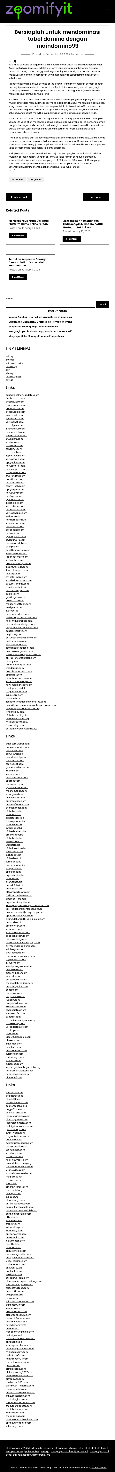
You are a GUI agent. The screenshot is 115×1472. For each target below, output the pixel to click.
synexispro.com (14, 695)
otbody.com (12, 1217)
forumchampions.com (18, 1116)
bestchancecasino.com (19, 671)
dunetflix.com (13, 1016)
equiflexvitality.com (16, 631)
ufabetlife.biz (13, 844)
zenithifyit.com (14, 449)
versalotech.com (15, 523)
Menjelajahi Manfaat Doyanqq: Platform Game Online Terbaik (29, 222)
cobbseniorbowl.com (17, 935)
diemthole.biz (13, 1244)
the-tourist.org (14, 1190)
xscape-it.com (14, 929)
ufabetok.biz (12, 878)
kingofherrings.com (16, 1261)
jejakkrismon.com (15, 1240)
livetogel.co (12, 610)
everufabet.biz (14, 882)
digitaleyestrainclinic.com (20, 1385)
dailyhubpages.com (16, 641)
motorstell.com (14, 1156)
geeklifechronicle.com (18, 550)
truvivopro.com (14, 438)
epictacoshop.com (16, 1311)
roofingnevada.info (16, 688)
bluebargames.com (16, 1119)
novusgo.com (13, 573)
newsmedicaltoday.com (19, 684)
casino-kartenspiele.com (20, 1207)
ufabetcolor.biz (14, 838)
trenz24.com (13, 1224)
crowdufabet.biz (15, 885)
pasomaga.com (14, 1064)
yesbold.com (13, 774)
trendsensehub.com (17, 587)
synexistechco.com (16, 435)
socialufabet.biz (14, 851)
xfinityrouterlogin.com (18, 1395)
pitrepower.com (15, 1379)
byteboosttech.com (17, 787)
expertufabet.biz (15, 817)
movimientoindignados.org (20, 1020)
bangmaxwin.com (15, 1304)
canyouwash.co (14, 753)
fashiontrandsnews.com (19, 895)
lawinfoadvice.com (16, 1006)
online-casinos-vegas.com (20, 1392)
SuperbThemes (99, 1467)
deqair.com (12, 989)
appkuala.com (14, 1271)
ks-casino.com (14, 976)
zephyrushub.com (16, 405)
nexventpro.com (15, 482)
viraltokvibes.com (15, 1170)
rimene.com (12, 1328)
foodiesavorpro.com (17, 556)
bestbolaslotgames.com (19, 651)
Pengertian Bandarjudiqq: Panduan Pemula (33, 326)
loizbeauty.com (14, 1230)
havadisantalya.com (17, 757)
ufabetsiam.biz (14, 824)
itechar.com (12, 770)
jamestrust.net (14, 1220)
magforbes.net (14, 1176)
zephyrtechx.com (15, 486)
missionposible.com (16, 1389)
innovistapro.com (15, 506)
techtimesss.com (15, 1149)
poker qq (11, 1454)
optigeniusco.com (15, 462)
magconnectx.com (16, 691)
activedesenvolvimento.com (21, 637)
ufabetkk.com (13, 1247)
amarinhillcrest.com (17, 1186)
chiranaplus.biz (14, 1341)
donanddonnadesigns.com (20, 624)
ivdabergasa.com (15, 949)
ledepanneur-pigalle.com (20, 1331)
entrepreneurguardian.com (21, 658)
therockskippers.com (17, 1362)
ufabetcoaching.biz (16, 715)
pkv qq (9, 380)
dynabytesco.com (16, 536)
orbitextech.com (15, 600)
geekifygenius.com (16, 597)
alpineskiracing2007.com (19, 1372)
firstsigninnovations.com (19, 1126)
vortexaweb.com (15, 459)
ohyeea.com (12, 1040)
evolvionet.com (14, 415)
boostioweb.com (15, 401)
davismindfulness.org (17, 718)
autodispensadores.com (19, 678)
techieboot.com (15, 764)
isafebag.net (12, 1197)
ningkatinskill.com (15, 996)
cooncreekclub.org (16, 1106)
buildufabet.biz (14, 888)
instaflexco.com (14, 502)
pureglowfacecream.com (20, 1257)
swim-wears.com (15, 1133)
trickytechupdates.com (19, 1406)
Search (9, 298)
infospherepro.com (16, 553)
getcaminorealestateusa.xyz (21, 728)
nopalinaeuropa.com (17, 1074)
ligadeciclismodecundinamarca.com (26, 701)
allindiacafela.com (16, 1368)
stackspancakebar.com (19, 1345)
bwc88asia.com (14, 969)
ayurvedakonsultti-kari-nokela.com (25, 919)
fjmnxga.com (13, 1298)
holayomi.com (13, 698)
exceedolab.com (15, 529)
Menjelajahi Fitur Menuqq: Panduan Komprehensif (37, 336)
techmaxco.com (15, 526)
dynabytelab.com (15, 411)
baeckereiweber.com (18, 743)
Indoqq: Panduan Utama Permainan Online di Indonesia (40, 317)
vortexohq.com (14, 560)
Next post (96, 197)
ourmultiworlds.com (17, 1102)
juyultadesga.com (15, 952)
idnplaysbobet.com (16, 644)
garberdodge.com (16, 1129)
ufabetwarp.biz (14, 811)
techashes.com (14, 750)
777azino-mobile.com (18, 932)
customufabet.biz (15, 865)
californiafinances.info (18, 1318)
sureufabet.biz (13, 861)
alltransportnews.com (18, 892)
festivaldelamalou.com (18, 1122)
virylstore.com (14, 1153)
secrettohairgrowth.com (19, 1284)
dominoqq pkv (13, 376)
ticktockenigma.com (17, 590)
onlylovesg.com (14, 634)
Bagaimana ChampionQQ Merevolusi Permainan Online (40, 321)
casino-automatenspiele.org (21, 1210)
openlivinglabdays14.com (19, 915)
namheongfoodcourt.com (20, 1348)
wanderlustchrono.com (19, 580)
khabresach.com (15, 1412)
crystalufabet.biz (15, 875)
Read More (18, 235)
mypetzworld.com (16, 959)
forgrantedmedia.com (18, 1136)
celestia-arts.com (16, 1112)
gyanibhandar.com (16, 807)
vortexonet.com (15, 422)
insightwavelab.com (17, 567)
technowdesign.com (17, 939)
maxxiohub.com (14, 452)
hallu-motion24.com (17, 1358)
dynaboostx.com (15, 499)
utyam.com (12, 1033)
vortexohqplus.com (16, 513)
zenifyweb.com (14, 607)
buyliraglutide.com (16, 801)
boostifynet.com (15, 479)
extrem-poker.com (16, 973)
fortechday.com (15, 725)
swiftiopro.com (14, 516)
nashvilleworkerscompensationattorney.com (31, 705)
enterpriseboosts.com (18, 1203)
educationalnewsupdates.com (22, 395)
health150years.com (17, 1159)
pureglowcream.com (17, 1277)
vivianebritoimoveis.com (19, 1173)
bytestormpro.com (16, 577)
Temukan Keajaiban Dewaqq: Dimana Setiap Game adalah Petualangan (28, 262)
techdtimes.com (15, 760)
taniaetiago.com (15, 1057)
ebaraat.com (13, 780)
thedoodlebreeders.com (19, 983)
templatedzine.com (16, 1003)
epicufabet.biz (13, 871)
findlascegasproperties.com (21, 617)
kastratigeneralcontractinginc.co (24, 909)
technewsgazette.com (18, 1254)
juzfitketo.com (13, 1060)
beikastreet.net (14, 1095)
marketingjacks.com (17, 1399)
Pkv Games (17, 179)
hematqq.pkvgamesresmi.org (34, 1454)
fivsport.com (13, 1000)
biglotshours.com (15, 797)
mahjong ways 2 (60, 1451)
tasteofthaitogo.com (17, 1288)
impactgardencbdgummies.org (23, 1067)
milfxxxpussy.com (15, 1023)
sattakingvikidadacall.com (20, 647)
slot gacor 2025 (20, 1448)
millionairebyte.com (17, 722)
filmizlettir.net (13, 1099)
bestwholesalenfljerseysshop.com (24, 912)
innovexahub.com (15, 428)
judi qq (9, 356)
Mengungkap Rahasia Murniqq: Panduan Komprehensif (40, 331)
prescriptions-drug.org (18, 1163)
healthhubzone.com (17, 777)
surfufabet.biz (13, 855)
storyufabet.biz (14, 868)
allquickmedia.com (16, 1250)
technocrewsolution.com (19, 1166)
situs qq (10, 359)
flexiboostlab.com (16, 509)
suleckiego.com (14, 1426)
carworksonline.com (17, 1146)
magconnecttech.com (18, 604)
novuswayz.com (14, 492)
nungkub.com (13, 1047)
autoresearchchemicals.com (22, 1419)
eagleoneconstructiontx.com (22, 627)
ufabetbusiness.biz (16, 831)
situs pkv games (14, 1451)
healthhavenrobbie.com (19, 620)
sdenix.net (11, 1183)
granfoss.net (13, 1365)
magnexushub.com (16, 791)
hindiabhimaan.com (16, 1409)
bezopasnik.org (14, 1294)
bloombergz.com (15, 1200)
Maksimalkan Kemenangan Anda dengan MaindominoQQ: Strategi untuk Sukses (83, 224)
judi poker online (15, 363)
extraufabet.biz (14, 841)
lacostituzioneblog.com (18, 1037)
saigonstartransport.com (20, 1301)
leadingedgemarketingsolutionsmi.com (27, 905)
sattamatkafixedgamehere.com (23, 654)
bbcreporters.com (16, 898)
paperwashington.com (18, 664)
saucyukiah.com (14, 1092)
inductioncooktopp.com (19, 681)
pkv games (35, 179)
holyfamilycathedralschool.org (23, 708)
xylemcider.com (14, 1053)
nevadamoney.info (16, 1325)
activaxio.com (13, 533)
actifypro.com (13, 496)
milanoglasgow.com (17, 1352)
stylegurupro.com (15, 540)
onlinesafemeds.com (17, 804)
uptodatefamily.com (17, 1026)
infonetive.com (14, 1308)
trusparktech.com (16, 472)
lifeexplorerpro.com (17, 570)
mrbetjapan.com (15, 1264)
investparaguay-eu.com (19, 966)
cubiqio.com (12, 546)
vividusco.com (13, 442)
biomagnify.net (14, 1077)
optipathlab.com (15, 408)
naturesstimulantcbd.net (19, 1070)
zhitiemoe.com (14, 1043)
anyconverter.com (16, 1234)
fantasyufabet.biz (15, 821)
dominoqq (11, 366)
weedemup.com (15, 668)
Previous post (19, 197)
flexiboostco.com (15, 398)
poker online (32, 1451)
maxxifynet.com (14, 425)
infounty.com (13, 962)
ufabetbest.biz (14, 858)
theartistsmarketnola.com (20, 1338)
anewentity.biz (14, 1267)
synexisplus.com (15, 418)
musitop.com (13, 1030)
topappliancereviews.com (20, 1402)
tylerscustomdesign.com (19, 1143)
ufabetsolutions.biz (16, 848)
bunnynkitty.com (15, 1291)
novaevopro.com (15, 469)
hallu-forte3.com (15, 1355)
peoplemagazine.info (17, 747)
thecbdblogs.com (15, 1416)
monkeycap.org (14, 1180)
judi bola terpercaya (42, 1448)
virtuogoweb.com (15, 794)
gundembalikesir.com (17, 767)
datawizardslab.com (17, 543)
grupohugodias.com (17, 986)
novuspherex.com (16, 465)
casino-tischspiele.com (18, 1213)
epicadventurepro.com (18, 563)
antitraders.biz (14, 922)
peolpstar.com (14, 1139)
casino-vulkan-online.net (19, 1375)
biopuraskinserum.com (18, 1315)
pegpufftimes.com (16, 1109)
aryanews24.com (15, 925)
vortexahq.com (14, 445)
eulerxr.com (12, 593)
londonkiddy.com (15, 711)
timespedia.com (15, 1237)
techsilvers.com (14, 993)
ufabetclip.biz (13, 814)
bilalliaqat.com (14, 674)
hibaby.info (12, 661)
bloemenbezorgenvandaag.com (24, 1281)
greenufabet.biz (14, 834)
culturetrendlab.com (17, 583)
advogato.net (13, 1193)
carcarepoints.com (16, 979)
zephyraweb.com (15, 455)
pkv (8, 369)
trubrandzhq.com (15, 476)
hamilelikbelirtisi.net (16, 519)
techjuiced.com (14, 784)
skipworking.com (15, 1227)
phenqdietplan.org (16, 1010)
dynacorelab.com (15, 432)
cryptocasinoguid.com (18, 902)
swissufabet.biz (14, 828)
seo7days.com (14, 1274)
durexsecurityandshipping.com (23, 942)
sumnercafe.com (15, 1013)
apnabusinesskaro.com (18, 1422)
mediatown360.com (17, 1382)
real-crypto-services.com (20, 956)
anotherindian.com (16, 1050)
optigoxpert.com (15, 489)
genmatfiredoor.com (17, 614)
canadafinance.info (16, 1321)
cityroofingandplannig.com (20, 946)
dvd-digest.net (14, 1335)
